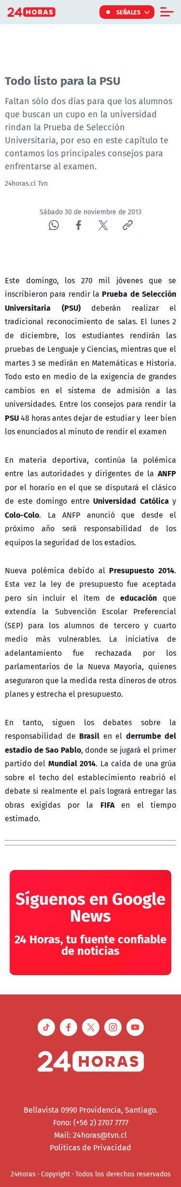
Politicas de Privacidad (90, 1147)
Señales (128, 12)
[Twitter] (103, 225)
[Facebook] (78, 225)
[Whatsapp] (54, 225)
